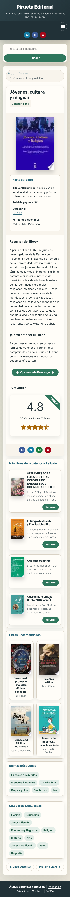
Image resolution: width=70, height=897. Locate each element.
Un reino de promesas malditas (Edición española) (21, 684)
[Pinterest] (43, 35)
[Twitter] (27, 35)
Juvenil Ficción (20, 822)
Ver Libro (50, 506)
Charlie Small (49, 782)
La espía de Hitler (49, 680)
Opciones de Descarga (35, 372)
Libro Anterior (22, 867)
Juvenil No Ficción (22, 845)
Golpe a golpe (19, 790)
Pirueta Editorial (35, 7)
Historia (16, 837)
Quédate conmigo (39, 560)
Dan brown (40, 790)
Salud (42, 845)
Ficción (15, 814)
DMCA (50, 891)
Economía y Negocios (24, 830)
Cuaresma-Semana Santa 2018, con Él (40, 598)
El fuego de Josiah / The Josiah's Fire (39, 522)
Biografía (16, 853)
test (55, 790)
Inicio (11, 73)
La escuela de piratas (24, 774)
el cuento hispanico (23, 782)
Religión (23, 73)
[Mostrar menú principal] (63, 26)
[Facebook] (35, 35)
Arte (29, 837)
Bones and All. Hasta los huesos (21, 743)
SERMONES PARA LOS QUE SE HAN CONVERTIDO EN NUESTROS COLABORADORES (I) (41, 480)
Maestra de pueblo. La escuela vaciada (49, 742)
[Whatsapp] (39, 450)
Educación (32, 814)
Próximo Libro (48, 867)
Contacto (37, 891)
